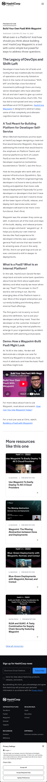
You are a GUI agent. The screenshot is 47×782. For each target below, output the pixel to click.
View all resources (14, 646)
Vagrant (6, 725)
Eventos (6, 734)
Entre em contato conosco (33, 734)
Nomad (5, 721)
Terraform (6, 710)
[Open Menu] (42, 3)
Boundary (28, 714)
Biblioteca (6, 738)
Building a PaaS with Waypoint (18, 423)
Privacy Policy (37, 690)
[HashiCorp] (11, 4)
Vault (26, 710)
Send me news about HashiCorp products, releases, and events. (23, 678)
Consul (26, 717)
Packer (5, 714)
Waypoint (6, 717)
